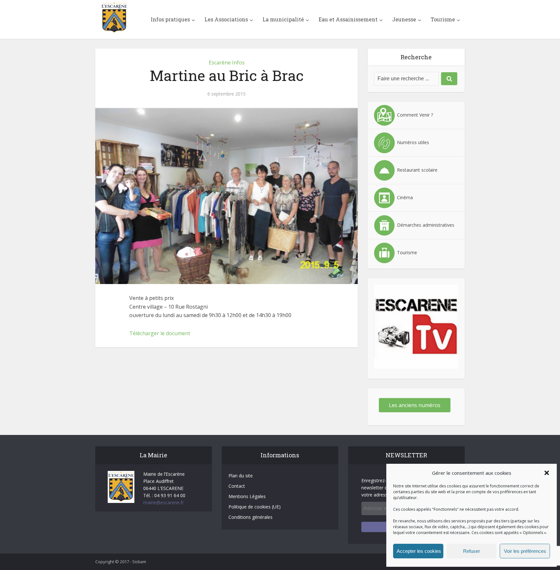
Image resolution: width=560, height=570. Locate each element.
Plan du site (240, 476)
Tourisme (443, 19)
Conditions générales (250, 517)
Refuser (471, 551)
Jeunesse (404, 19)
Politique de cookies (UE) (254, 507)
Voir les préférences (525, 551)
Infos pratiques (170, 19)
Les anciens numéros (414, 405)
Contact (236, 486)
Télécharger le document (159, 333)
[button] (546, 473)
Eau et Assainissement (348, 19)
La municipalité (283, 19)
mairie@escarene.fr (163, 502)
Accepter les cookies (419, 551)
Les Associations (226, 19)
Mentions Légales (247, 496)
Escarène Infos (227, 62)
